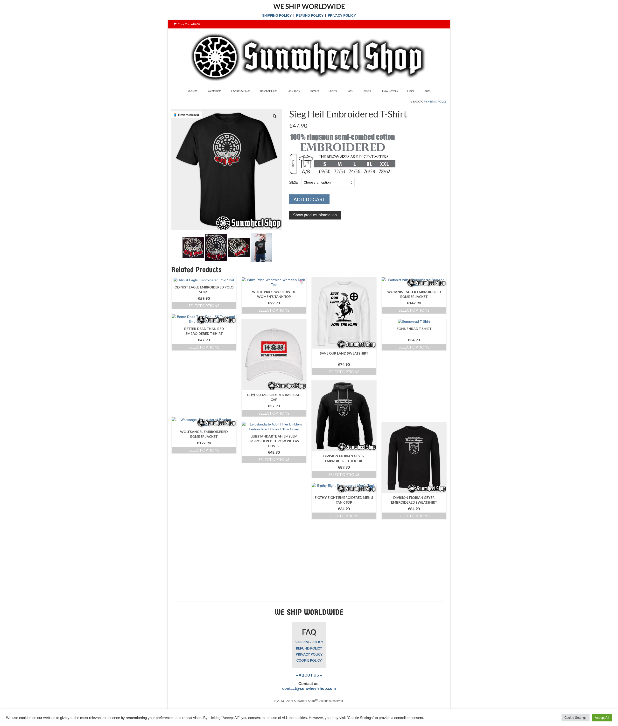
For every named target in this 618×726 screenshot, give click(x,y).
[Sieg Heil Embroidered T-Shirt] (261, 247)
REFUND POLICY (309, 15)
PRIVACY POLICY (342, 15)
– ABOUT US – (309, 675)
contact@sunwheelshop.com (309, 688)
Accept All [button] (602, 717)
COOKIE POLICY (309, 660)
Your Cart (189, 24)
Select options (204, 305)
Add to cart (309, 199)
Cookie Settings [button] (575, 717)
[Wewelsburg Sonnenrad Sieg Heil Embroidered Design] (193, 247)
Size (293, 182)
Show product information (315, 215)
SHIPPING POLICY (277, 15)
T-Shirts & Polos (435, 101)
